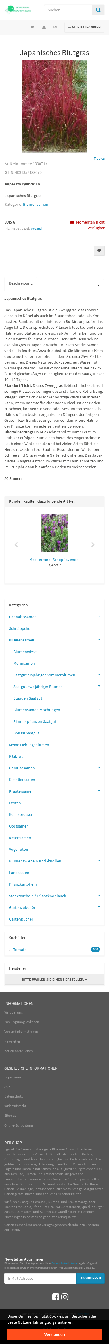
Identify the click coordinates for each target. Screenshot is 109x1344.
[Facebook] (55, 1297)
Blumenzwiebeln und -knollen (35, 861)
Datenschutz (13, 1096)
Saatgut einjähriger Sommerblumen (44, 675)
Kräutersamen (21, 791)
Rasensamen (20, 837)
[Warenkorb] (32, 27)
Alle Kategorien (84, 27)
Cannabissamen (23, 616)
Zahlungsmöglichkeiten (21, 1022)
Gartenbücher (21, 919)
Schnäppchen (21, 628)
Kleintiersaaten (22, 779)
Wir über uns (13, 1012)
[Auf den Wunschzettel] (99, 251)
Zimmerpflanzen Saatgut (34, 721)
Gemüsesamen (22, 768)
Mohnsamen (24, 663)
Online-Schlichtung (18, 1125)
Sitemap (10, 1115)
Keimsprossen (21, 814)
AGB (7, 1086)
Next (93, 545)
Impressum (12, 1077)
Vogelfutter (18, 849)
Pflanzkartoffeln (23, 884)
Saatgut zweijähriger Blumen (38, 686)
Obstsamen (19, 826)
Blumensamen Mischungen (36, 709)
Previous (16, 545)
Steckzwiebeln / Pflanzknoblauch (37, 895)
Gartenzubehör (22, 907)
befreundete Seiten (18, 1051)
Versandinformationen (21, 1031)
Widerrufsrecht (15, 1106)
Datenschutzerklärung (64, 1263)
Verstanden (54, 1334)
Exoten (15, 802)
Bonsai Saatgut (26, 733)
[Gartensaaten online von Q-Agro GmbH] (18, 9)
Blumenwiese (25, 651)
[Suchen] (98, 9)
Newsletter (12, 1041)
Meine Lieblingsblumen (29, 744)
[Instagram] (64, 1297)
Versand (36, 228)
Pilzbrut (16, 756)
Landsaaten (19, 872)
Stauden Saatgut (27, 698)
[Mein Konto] (44, 27)
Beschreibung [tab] (21, 283)
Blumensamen (35, 204)
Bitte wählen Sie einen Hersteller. (53, 979)
